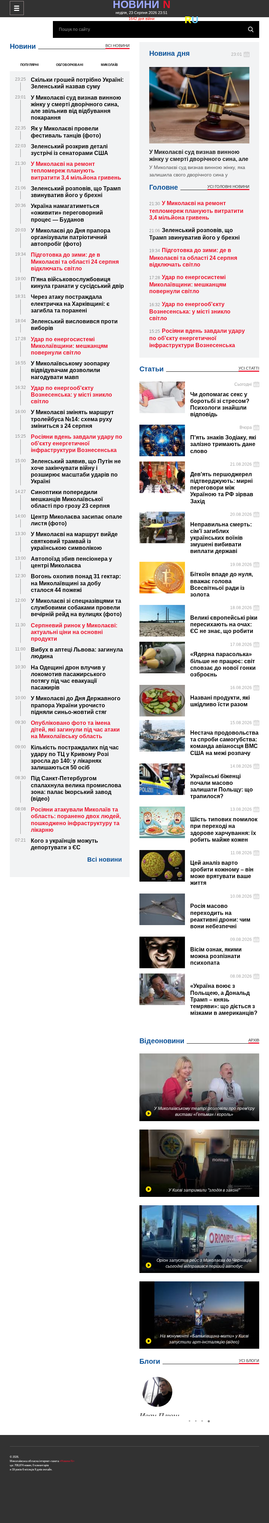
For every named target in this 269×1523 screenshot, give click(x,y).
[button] (145, 1395)
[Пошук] (250, 29)
